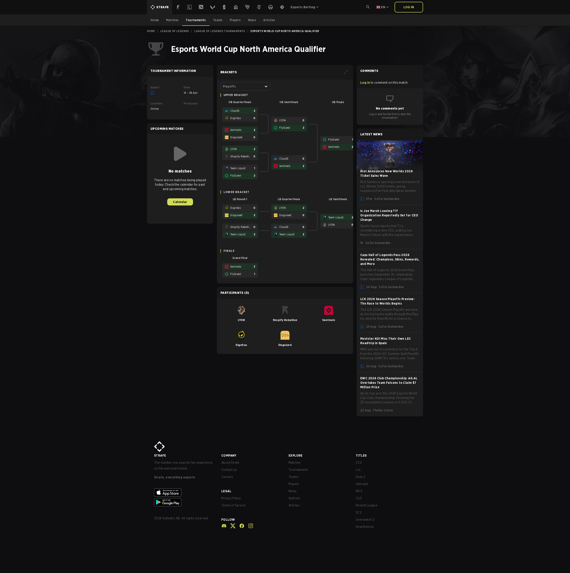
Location (156, 103)
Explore (296, 455)
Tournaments (298, 469)
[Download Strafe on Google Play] (184, 502)
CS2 (359, 462)
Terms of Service (233, 505)
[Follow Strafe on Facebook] (240, 525)
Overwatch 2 (365, 519)
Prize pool (190, 103)
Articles (294, 505)
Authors (294, 498)
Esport (155, 87)
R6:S (359, 491)
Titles (361, 455)
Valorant (362, 484)
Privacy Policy (231, 498)
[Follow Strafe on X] (231, 525)
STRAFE (160, 455)
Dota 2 (360, 477)
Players (294, 484)
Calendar (180, 202)
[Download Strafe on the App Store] (184, 492)
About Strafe (230, 462)
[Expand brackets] (346, 72)
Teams (293, 477)
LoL (358, 469)
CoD (359, 498)
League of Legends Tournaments (219, 31)
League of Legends (174, 31)
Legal (226, 491)
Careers (227, 477)
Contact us (229, 469)
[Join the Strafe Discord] (224, 525)
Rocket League (367, 505)
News (293, 491)
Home (151, 31)
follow (228, 519)
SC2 (359, 512)
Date (187, 87)
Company (228, 455)
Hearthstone (365, 526)
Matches (295, 462)
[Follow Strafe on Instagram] (248, 525)
